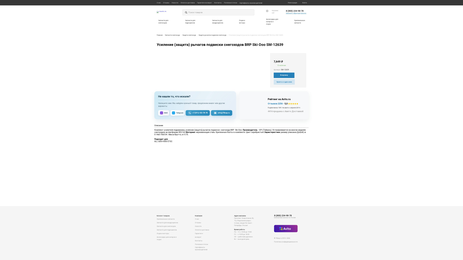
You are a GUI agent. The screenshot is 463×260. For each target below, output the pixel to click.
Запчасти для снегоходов (166, 226)
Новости (198, 226)
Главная (160, 35)
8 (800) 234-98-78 (294, 11)
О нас (197, 219)
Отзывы (198, 223)
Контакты (198, 241)
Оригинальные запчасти (166, 219)
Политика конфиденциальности (286, 242)
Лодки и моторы (163, 233)
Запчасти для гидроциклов (167, 230)
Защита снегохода (189, 35)
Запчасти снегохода (172, 35)
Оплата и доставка (202, 230)
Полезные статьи (201, 244)
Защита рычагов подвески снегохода (212, 35)
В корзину (284, 75)
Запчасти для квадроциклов (167, 223)
